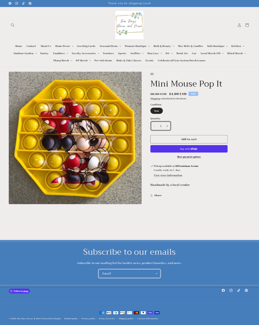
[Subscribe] (156, 274)
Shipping (155, 98)
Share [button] (158, 195)
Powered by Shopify (51, 318)
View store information (168, 175)
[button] (12, 25)
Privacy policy (88, 318)
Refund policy (71, 318)
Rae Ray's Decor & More (29, 318)
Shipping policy (126, 318)
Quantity (155, 118)
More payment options (189, 156)
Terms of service (107, 318)
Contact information (147, 318)
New (156, 110)
